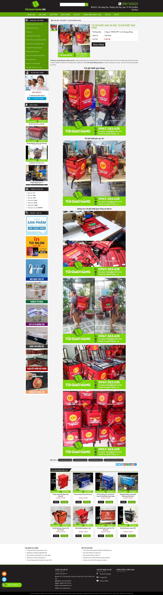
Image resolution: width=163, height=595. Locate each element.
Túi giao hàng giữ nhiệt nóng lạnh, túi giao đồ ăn (39, 560)
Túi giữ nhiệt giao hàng (32, 28)
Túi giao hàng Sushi (36, 145)
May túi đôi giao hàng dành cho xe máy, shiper (39, 555)
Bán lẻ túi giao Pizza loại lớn (36, 184)
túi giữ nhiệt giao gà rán (80, 460)
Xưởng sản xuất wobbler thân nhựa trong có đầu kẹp (96, 557)
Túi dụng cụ (29, 32)
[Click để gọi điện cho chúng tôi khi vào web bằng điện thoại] (4, 585)
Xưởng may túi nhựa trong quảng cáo (36, 557)
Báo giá (77, 14)
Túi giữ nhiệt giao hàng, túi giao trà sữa (37, 550)
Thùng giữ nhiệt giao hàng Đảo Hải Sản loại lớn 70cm (128, 495)
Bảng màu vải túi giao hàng (33, 63)
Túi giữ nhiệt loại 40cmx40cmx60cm (37, 126)
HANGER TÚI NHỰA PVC (32, 51)
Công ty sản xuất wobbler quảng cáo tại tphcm (95, 560)
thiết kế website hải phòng (126, 593)
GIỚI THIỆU (42, 14)
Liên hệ (116, 14)
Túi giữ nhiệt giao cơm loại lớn (36, 164)
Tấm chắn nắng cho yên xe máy (34, 67)
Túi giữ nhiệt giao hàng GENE (128, 528)
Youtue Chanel (103, 581)
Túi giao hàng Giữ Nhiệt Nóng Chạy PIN (61, 495)
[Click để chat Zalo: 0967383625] (4, 579)
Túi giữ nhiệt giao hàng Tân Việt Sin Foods (105, 529)
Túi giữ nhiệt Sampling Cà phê (83, 528)
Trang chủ (31, 14)
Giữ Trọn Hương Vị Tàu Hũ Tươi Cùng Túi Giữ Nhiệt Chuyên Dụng (105, 495)
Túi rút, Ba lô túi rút (31, 59)
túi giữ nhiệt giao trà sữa (96, 460)
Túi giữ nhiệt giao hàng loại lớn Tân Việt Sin (60, 529)
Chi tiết (56, 502)
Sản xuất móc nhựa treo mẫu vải (91, 555)
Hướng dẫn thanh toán (92, 14)
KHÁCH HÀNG (65, 14)
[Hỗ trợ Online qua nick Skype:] (37, 100)
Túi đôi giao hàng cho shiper (33, 35)
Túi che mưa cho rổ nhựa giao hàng (35, 43)
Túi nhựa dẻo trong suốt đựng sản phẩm (36, 39)
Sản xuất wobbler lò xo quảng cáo (92, 552)
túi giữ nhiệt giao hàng (65, 460)
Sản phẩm (53, 14)
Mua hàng (98, 44)
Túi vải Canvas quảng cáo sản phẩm (35, 55)
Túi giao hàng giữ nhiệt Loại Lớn (34, 24)
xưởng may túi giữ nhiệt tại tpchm (114, 460)
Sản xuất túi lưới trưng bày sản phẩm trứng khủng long (97, 550)
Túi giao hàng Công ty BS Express (83, 494)
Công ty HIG (115, 593)
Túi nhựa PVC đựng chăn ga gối (34, 47)
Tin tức (107, 14)
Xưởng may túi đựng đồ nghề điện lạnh (37, 552)
